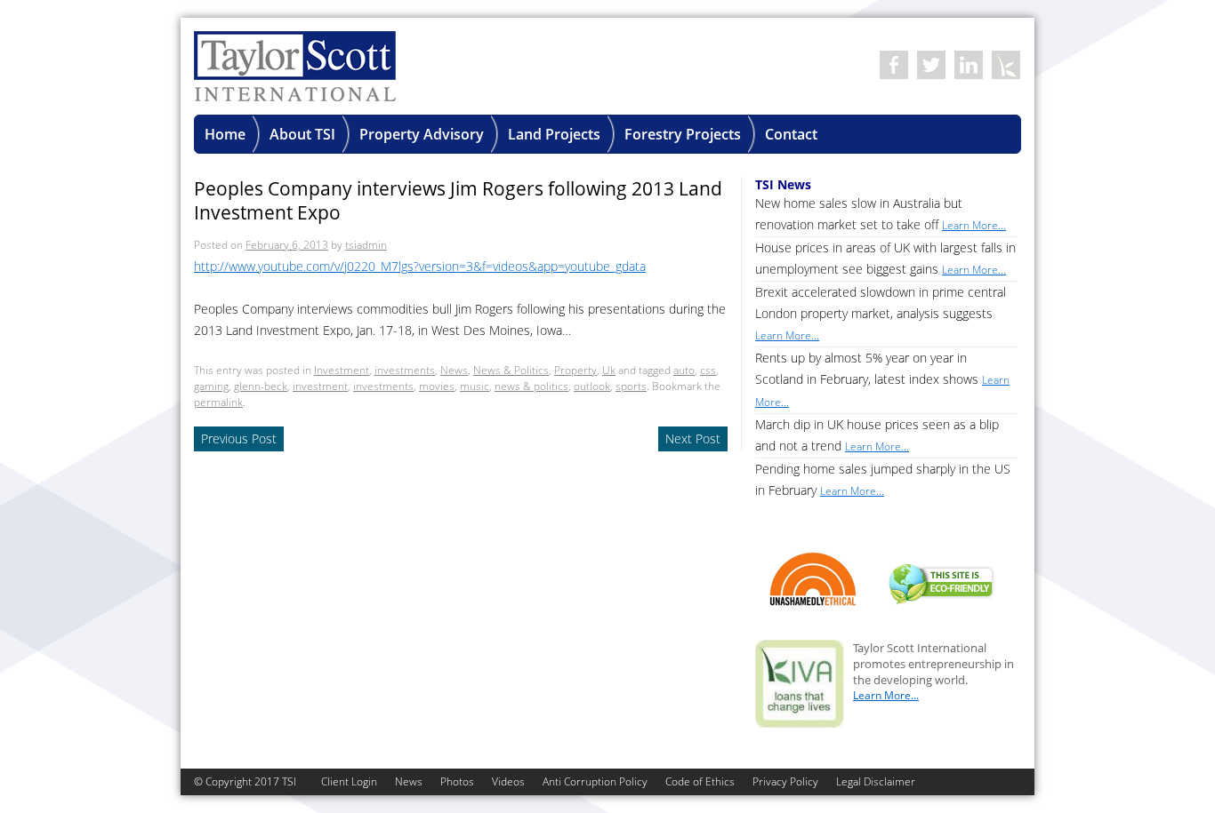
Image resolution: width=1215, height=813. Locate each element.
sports (631, 386)
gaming (211, 386)
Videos (508, 781)
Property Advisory (421, 134)
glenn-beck (260, 386)
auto (684, 370)
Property (575, 370)
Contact (791, 134)
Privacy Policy (785, 781)
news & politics (531, 386)
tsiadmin (366, 244)
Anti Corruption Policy (595, 781)
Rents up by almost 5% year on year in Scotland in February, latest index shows (882, 379)
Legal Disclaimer (875, 781)
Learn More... (886, 695)
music (474, 386)
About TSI (302, 134)
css (708, 370)
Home (225, 134)
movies (437, 386)
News (454, 370)
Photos (457, 781)
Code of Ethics (700, 781)
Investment (341, 370)
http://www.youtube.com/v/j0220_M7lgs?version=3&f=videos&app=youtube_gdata (420, 266)
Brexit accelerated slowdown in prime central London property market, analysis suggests (880, 313)
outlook (592, 386)
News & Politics (511, 370)
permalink (218, 402)
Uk (609, 370)
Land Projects (554, 134)
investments (404, 370)
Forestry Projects (682, 134)
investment (320, 386)
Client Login (349, 781)
